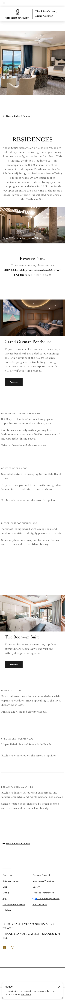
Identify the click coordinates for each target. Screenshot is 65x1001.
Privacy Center (39, 904)
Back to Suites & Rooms (18, 116)
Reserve (14, 382)
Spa (4, 898)
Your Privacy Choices (48, 898)
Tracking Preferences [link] (43, 892)
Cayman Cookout (41, 875)
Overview (7, 875)
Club (5, 887)
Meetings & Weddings (43, 881)
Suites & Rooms (10, 881)
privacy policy (43, 991)
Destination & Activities (14, 904)
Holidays (7, 910)
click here (26, 994)
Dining (6, 892)
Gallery (36, 887)
